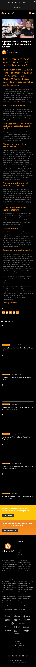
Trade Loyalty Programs (24, 609)
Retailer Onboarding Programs (9, 609)
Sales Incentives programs (25, 602)
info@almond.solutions (24, 562)
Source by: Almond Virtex (11, 303)
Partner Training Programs (8, 600)
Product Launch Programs (8, 596)
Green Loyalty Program (8, 560)
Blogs (19, 550)
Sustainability (18, 652)
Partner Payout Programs (8, 604)
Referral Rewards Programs (25, 598)
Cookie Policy (18, 647)
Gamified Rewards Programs (25, 581)
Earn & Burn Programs (7, 589)
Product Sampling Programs (9, 598)
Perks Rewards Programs (8, 607)
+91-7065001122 (22, 560)
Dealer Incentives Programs (9, 587)
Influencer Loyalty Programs (25, 589)
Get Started (8, 516)
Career (20, 547)
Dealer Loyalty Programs (8, 585)
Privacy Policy (18, 643)
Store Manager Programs (24, 604)
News (19, 552)
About (19, 543)
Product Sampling (6, 570)
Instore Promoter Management (26, 587)
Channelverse (6, 558)
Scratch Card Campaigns (24, 607)
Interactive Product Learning (9, 566)
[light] (30, 13)
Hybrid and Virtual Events (8, 568)
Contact (20, 545)
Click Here (20, 7)
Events (20, 554)
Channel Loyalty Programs (8, 579)
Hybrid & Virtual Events (24, 583)
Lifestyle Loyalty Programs (24, 591)
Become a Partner (10, 530)
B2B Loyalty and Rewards (8, 562)
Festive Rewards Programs (25, 579)
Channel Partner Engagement (9, 564)
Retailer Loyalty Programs (24, 596)
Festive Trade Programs (8, 591)
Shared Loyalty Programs (8, 581)
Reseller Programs (23, 600)
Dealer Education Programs (9, 583)
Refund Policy (18, 649)
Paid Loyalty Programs (7, 602)
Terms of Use (18, 641)
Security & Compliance (18, 645)
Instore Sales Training (23, 585)
